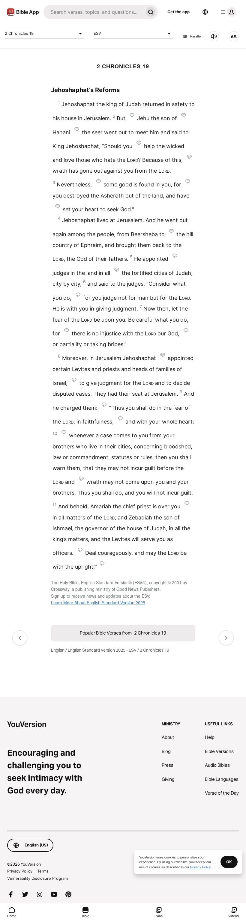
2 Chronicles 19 (19, 33)
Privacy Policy (19, 871)
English (57, 650)
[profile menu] (227, 12)
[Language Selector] (205, 12)
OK (229, 861)
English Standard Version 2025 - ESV (102, 650)
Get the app (178, 11)
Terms (43, 871)
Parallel (196, 36)
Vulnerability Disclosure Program (37, 878)
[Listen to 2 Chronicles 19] (214, 36)
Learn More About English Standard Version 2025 (98, 602)
